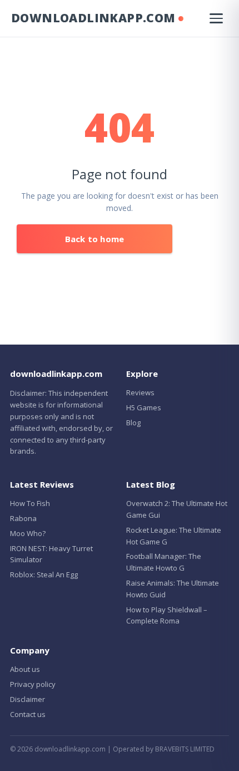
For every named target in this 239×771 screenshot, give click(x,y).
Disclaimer (27, 699)
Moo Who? (28, 533)
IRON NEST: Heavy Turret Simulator (51, 554)
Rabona (23, 518)
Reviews (140, 392)
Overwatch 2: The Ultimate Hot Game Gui (176, 509)
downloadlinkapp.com (93, 18)
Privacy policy (33, 684)
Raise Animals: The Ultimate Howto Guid (172, 589)
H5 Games (143, 407)
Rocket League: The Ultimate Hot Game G (173, 536)
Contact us (28, 714)
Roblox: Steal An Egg (44, 574)
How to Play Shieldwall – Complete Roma (166, 615)
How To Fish (30, 503)
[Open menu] (216, 18)
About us (25, 669)
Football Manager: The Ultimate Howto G (163, 562)
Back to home (94, 238)
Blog (133, 423)
